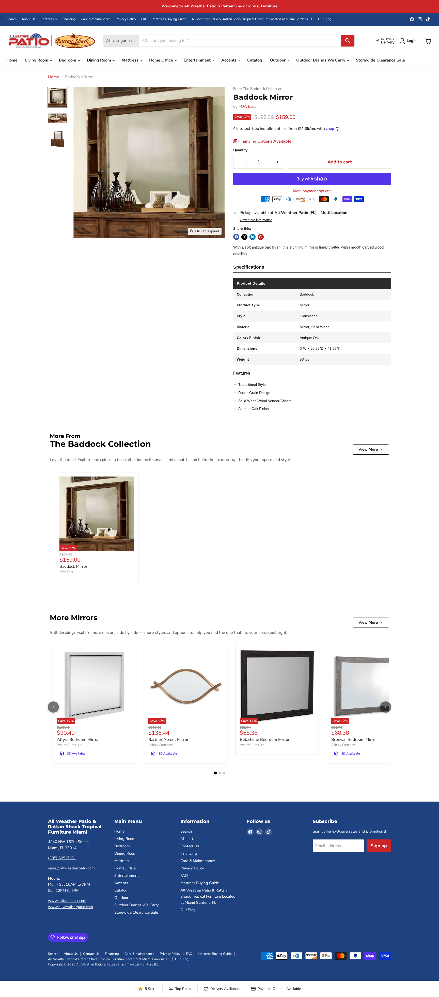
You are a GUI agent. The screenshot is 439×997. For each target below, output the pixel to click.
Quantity (240, 150)
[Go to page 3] (224, 773)
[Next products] (385, 707)
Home (12, 60)
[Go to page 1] (215, 773)
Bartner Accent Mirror (168, 739)
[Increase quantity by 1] (277, 162)
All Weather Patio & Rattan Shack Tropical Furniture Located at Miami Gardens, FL (252, 19)
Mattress (130, 60)
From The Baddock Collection (257, 89)
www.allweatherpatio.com (70, 906)
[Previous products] (53, 707)
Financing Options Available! (264, 141)
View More (368, 449)
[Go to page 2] (219, 773)
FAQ (144, 19)
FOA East (247, 106)
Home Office (161, 60)
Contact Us (48, 19)
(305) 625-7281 (62, 858)
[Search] (347, 41)
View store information (256, 220)
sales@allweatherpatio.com (71, 868)
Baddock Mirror (73, 566)
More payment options (312, 191)
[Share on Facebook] (236, 237)
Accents (229, 60)
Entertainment (198, 60)
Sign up (379, 846)
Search (11, 19)
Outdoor (278, 60)
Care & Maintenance (96, 19)
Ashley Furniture (69, 745)
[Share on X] (244, 237)
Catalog (254, 60)
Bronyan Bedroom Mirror (354, 739)
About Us (28, 19)
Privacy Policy (126, 19)
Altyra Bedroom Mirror (78, 739)
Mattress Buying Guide (169, 19)
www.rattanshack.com (67, 900)
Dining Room (99, 60)
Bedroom (68, 60)
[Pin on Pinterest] (261, 237)
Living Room (37, 60)
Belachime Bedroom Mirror (265, 739)
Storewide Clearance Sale (380, 60)
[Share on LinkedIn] (252, 237)
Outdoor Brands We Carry (321, 60)
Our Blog (325, 19)
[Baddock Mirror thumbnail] (58, 97)
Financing (69, 19)
